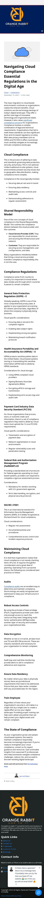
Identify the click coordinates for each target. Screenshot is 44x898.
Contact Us (7, 844)
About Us (6, 841)
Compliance (15, 92)
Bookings (6, 852)
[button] (42, 31)
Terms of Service (6, 896)
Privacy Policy (17, 896)
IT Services (7, 846)
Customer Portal (9, 849)
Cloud (6, 92)
